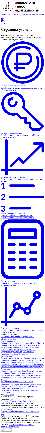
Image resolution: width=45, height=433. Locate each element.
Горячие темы (35, 384)
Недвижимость (7, 14)
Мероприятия (17, 388)
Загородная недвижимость (25, 350)
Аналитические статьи (10, 382)
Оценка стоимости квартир (12, 358)
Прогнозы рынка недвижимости (27, 377)
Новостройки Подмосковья (12, 345)
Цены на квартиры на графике (13, 371)
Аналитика (31, 14)
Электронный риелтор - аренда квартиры (26, 367)
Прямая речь (6, 386)
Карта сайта (9, 395)
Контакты (27, 401)
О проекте (5, 401)
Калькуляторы (20, 14)
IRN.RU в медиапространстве (21, 403)
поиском (18, 37)
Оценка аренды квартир (34, 358)
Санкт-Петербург (20, 354)
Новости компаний (21, 384)
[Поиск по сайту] (4, 19)
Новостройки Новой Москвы (32, 343)
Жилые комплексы (31, 345)
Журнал (39, 14)
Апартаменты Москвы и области (14, 347)
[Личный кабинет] (2, 19)
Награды (4, 403)
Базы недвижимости (9, 341)
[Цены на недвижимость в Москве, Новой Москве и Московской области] (20, 12)
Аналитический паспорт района (14, 375)
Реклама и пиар (16, 401)
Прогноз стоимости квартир (12, 360)
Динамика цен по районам (22, 373)
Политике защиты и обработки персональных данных (17, 426)
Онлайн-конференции (21, 386)
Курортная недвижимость (11, 352)
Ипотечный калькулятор (18, 362)
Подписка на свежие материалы (14, 390)
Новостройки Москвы (10, 343)
